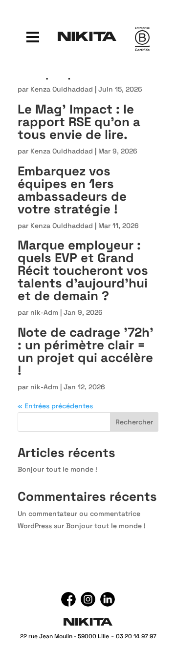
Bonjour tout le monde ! (57, 469)
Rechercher (134, 422)
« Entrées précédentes (55, 405)
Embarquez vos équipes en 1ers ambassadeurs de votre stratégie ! (72, 190)
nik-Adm (44, 312)
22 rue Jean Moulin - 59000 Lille (64, 636)
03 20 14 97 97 (136, 636)
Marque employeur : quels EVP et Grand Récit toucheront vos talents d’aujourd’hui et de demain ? (83, 270)
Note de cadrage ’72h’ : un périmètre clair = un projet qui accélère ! (86, 351)
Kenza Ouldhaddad (61, 89)
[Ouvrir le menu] (32, 36)
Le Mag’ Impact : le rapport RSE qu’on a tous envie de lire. (79, 122)
